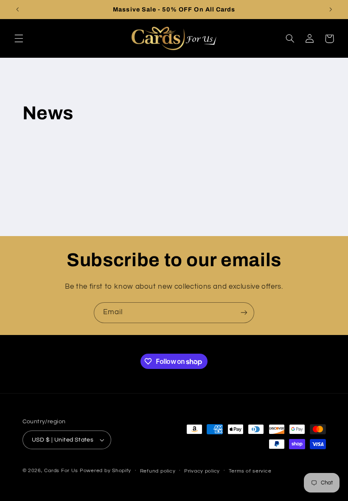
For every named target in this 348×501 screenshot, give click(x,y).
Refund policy (158, 471)
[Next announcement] (330, 9)
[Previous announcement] (17, 9)
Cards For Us (61, 470)
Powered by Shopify (105, 470)
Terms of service (250, 471)
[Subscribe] (244, 312)
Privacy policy (202, 471)
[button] (18, 38)
